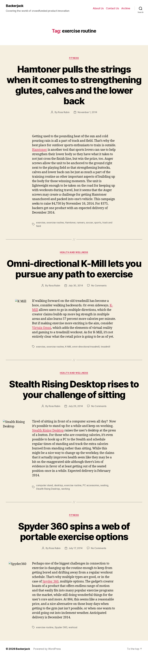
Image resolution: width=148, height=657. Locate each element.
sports (97, 222)
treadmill (105, 346)
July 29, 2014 (75, 406)
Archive (125, 8)
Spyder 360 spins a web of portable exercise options (74, 531)
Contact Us (112, 8)
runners (81, 222)
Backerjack (14, 6)
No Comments (98, 285)
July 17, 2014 (76, 548)
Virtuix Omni (41, 328)
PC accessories (91, 485)
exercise (40, 222)
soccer (89, 222)
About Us (98, 8)
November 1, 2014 (87, 112)
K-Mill (68, 346)
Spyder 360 (50, 581)
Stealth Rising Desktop (48, 430)
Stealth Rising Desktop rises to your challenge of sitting (74, 389)
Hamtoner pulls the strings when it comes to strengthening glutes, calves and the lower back (74, 85)
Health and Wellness (74, 252)
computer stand (44, 485)
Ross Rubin (63, 112)
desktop (58, 485)
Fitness (74, 58)
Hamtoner (39, 150)
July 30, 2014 (75, 285)
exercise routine (55, 222)
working (65, 488)
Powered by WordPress (47, 648)
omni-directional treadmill (85, 346)
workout (73, 627)
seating (104, 485)
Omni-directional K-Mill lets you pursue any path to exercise (74, 269)
